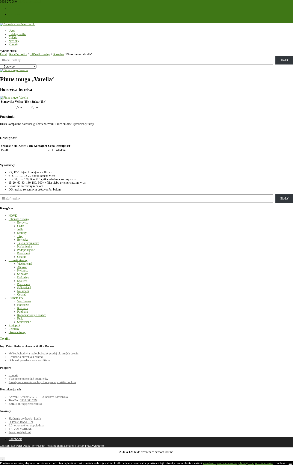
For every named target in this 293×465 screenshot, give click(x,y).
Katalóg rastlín (17, 34)
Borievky (22, 239)
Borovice (58, 54)
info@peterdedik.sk (30, 403)
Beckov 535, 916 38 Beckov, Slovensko (44, 397)
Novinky (14, 41)
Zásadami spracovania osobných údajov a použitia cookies (238, 463)
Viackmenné (24, 263)
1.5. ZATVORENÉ (20, 428)
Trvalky (5, 338)
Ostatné (21, 256)
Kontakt (13, 44)
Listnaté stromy (18, 260)
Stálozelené (24, 287)
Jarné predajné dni (20, 432)
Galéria (13, 37)
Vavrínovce (24, 301)
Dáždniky (23, 277)
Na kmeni (23, 291)
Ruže (20, 318)
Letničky (14, 328)
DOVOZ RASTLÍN (21, 422)
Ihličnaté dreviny (40, 54)
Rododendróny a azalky (31, 315)
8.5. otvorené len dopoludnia (26, 425)
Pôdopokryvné (26, 250)
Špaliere (22, 280)
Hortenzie (23, 304)
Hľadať (284, 60)
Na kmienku (24, 246)
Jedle (20, 229)
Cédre (20, 226)
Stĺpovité (22, 274)
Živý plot (14, 325)
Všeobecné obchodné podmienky (28, 378)
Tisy (20, 236)
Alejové (22, 267)
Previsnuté (23, 253)
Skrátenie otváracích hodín (25, 418)
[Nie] (290, 464)
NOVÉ (13, 215)
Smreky (22, 232)
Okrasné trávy (17, 332)
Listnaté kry (16, 298)
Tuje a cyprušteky (28, 243)
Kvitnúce (22, 270)
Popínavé (22, 311)
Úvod (12, 30)
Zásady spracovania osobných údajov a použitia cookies (42, 382)
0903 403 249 (28, 400)
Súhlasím (281, 463)
